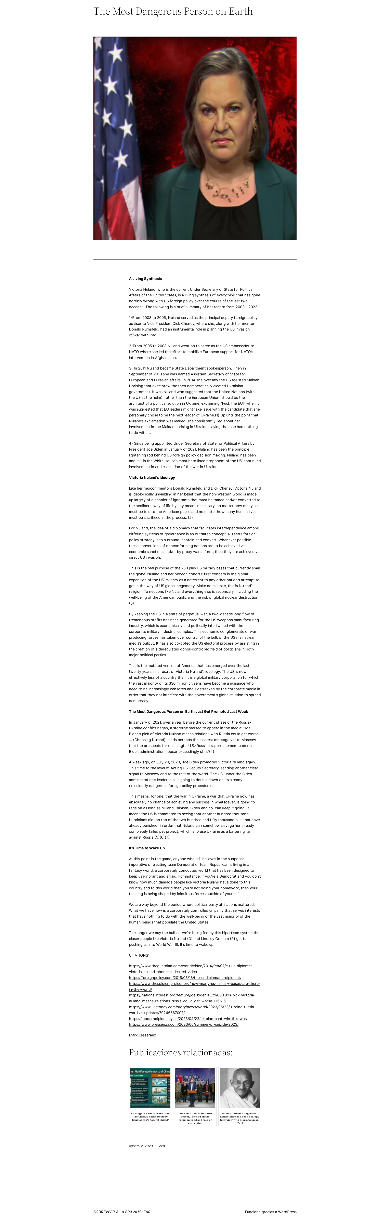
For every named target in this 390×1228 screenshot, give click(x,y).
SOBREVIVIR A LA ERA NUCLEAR (122, 1212)
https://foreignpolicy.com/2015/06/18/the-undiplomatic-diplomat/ (185, 977)
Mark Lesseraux (142, 1035)
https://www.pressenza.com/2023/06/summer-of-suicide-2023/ (183, 1024)
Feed (161, 1146)
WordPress (287, 1212)
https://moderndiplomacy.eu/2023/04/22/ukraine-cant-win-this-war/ (188, 1019)
